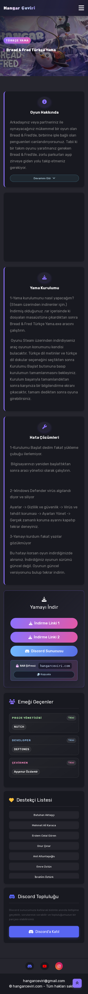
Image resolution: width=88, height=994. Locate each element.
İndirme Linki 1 (46, 623)
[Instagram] (59, 966)
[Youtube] (44, 966)
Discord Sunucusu (47, 651)
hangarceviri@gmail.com (44, 981)
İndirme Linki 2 (47, 637)
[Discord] (29, 966)
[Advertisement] (44, 227)
